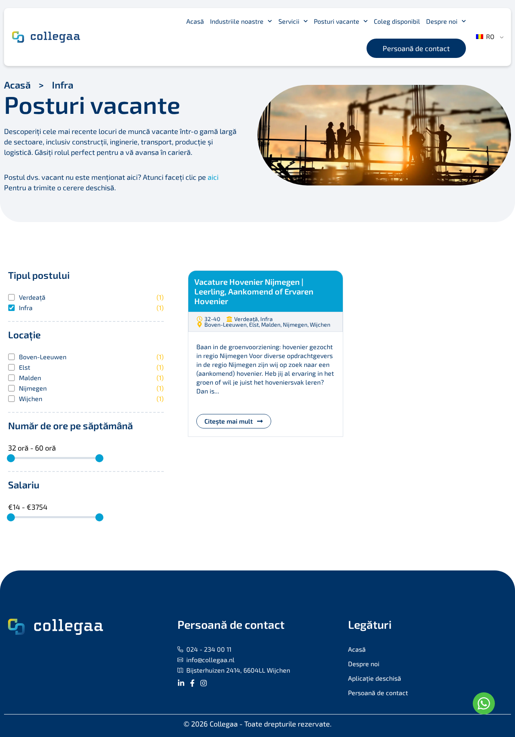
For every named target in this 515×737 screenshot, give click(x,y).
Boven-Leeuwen (91, 357)
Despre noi (441, 21)
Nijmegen (91, 388)
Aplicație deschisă (374, 678)
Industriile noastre (237, 21)
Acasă (195, 21)
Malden (91, 378)
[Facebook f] (192, 683)
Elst (91, 367)
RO (489, 36)
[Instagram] (203, 683)
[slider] (11, 458)
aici (213, 177)
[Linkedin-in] (181, 683)
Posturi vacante (336, 21)
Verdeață (91, 297)
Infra (91, 308)
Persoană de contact (378, 692)
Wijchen (91, 398)
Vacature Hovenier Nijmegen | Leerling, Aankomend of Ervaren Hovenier (253, 291)
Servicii (288, 21)
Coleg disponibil (397, 21)
